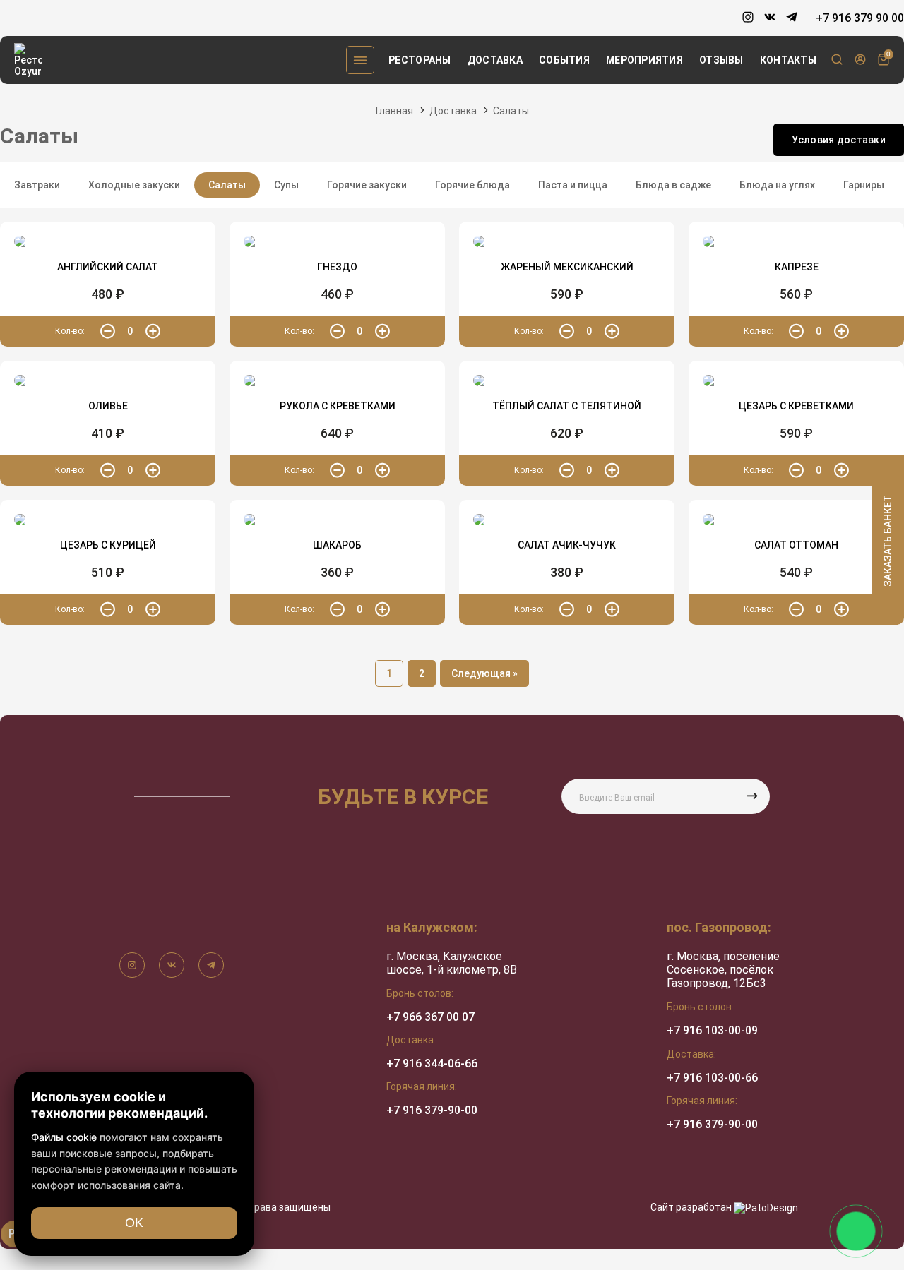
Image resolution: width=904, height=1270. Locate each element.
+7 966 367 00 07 (430, 1017)
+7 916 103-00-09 (712, 1030)
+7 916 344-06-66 (431, 1063)
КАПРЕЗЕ (797, 266)
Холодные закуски (134, 185)
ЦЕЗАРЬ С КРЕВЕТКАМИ (796, 406)
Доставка (495, 60)
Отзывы (721, 60)
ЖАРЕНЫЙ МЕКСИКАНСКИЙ (567, 266)
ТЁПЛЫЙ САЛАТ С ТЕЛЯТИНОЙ (566, 406)
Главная (394, 110)
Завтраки (37, 185)
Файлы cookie (64, 1137)
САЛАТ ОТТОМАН (796, 545)
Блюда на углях (777, 185)
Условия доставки (839, 139)
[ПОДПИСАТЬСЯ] (752, 796)
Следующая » (484, 673)
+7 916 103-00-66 (712, 1077)
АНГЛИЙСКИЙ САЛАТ (107, 266)
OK (134, 1223)
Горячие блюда (472, 185)
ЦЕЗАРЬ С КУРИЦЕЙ (108, 545)
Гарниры (863, 185)
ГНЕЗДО (337, 266)
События (564, 60)
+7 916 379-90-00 (431, 1110)
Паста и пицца (572, 185)
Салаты (511, 110)
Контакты (788, 60)
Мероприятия (644, 60)
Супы (286, 185)
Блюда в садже (673, 185)
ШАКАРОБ (337, 545)
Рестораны (419, 60)
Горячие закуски (367, 185)
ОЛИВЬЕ (108, 406)
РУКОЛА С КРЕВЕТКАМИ (338, 406)
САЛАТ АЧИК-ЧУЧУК (567, 545)
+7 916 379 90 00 (860, 18)
